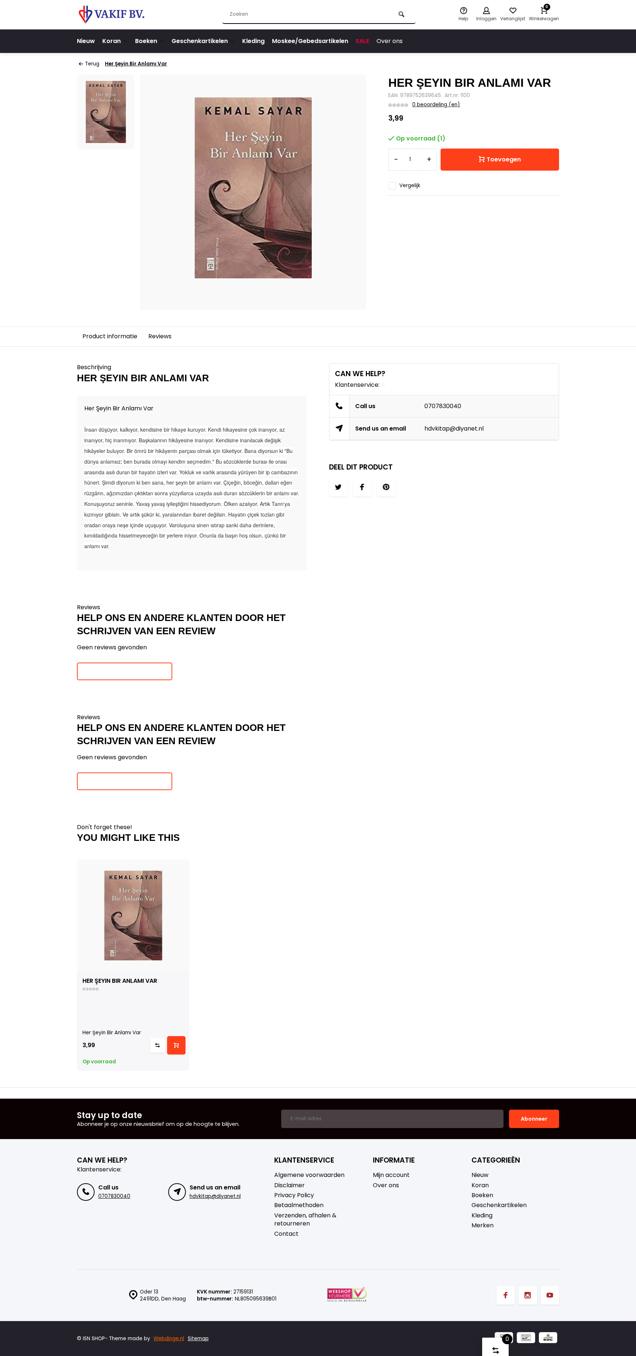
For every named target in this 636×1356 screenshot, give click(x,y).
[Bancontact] (526, 1338)
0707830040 (442, 406)
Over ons (390, 41)
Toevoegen (504, 159)
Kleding (253, 41)
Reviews (160, 336)
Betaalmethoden (299, 1205)
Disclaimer (289, 1185)
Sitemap (198, 1338)
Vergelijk (409, 185)
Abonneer (534, 1119)
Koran (111, 41)
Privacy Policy (294, 1195)
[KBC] (548, 1338)
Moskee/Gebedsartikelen (310, 41)
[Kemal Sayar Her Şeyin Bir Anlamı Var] (133, 915)
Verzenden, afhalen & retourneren (305, 1220)
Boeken (146, 41)
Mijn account (391, 1175)
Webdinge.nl (168, 1338)
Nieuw (86, 41)
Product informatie (109, 336)
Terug (92, 63)
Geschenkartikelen (200, 41)
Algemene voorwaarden (309, 1175)
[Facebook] (506, 1295)
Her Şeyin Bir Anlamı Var (136, 63)
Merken (482, 1225)
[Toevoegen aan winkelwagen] (176, 1045)
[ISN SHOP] (121, 15)
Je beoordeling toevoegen (124, 671)
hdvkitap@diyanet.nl (454, 428)
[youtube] (550, 1295)
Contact (286, 1234)
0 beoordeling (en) (436, 104)
